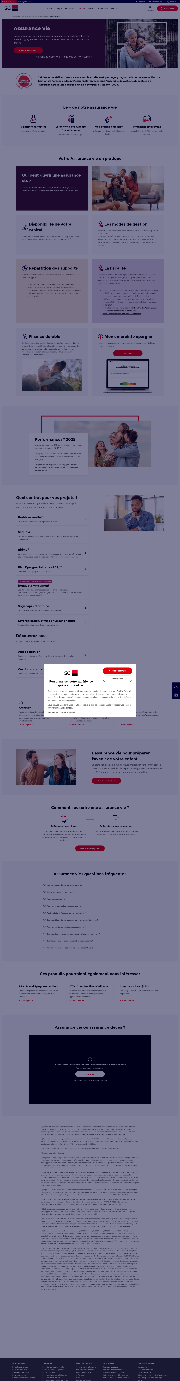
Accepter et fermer (117, 671)
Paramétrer (117, 679)
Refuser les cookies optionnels (62, 712)
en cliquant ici (65, 708)
